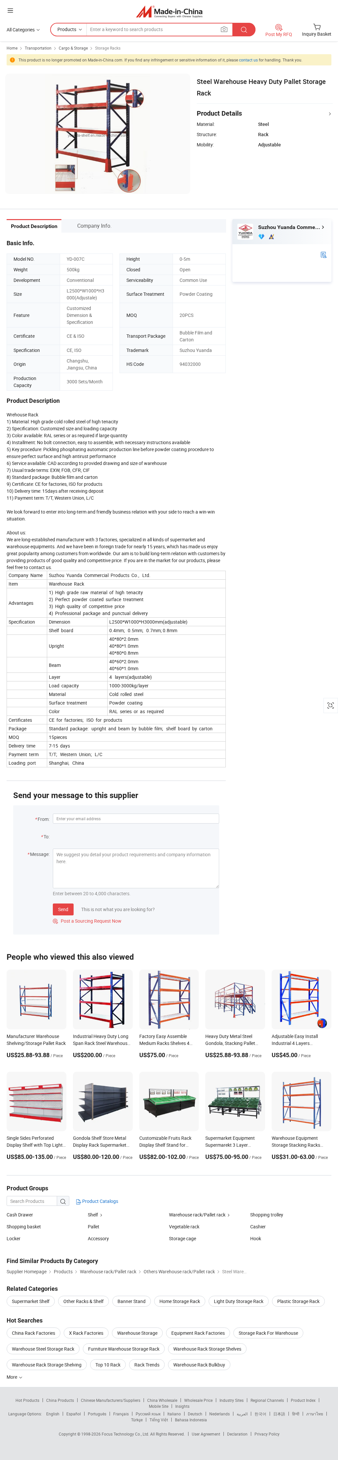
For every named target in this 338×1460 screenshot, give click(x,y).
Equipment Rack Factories (198, 1333)
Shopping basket (24, 1226)
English (52, 1413)
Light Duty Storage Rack (238, 1301)
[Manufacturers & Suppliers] (169, 11)
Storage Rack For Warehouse (268, 1333)
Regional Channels (267, 1400)
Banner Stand (132, 1301)
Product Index (303, 1400)
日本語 (279, 1413)
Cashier (258, 1226)
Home (12, 48)
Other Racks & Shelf (83, 1301)
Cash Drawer (20, 1214)
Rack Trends (146, 1365)
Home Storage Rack (179, 1301)
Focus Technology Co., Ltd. (126, 1434)
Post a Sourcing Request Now (87, 921)
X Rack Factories (86, 1333)
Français (121, 1413)
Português (97, 1413)
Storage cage (182, 1238)
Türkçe (137, 1419)
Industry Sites (232, 1400)
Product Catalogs (99, 1201)
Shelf (93, 1214)
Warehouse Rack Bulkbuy (199, 1365)
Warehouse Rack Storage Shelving (47, 1365)
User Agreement (206, 1434)
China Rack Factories (33, 1333)
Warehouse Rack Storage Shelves (207, 1349)
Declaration (237, 1434)
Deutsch (195, 1413)
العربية (242, 1413)
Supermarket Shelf (31, 1301)
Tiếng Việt (159, 1419)
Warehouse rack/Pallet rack (197, 1214)
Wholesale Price (198, 1400)
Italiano (174, 1413)
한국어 (260, 1413)
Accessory (98, 1238)
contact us (248, 59)
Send (63, 909)
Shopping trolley (266, 1214)
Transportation (38, 48)
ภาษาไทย (314, 1413)
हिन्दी (295, 1413)
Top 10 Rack (107, 1365)
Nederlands (219, 1413)
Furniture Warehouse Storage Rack (123, 1349)
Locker (13, 1238)
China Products (60, 1400)
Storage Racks (107, 48)
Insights (182, 1406)
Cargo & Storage (73, 48)
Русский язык (148, 1413)
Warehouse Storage (137, 1333)
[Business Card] (323, 254)
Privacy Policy (267, 1434)
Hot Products (27, 1400)
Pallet (93, 1226)
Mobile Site (158, 1406)
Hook (255, 1238)
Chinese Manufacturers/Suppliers (110, 1400)
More (12, 1377)
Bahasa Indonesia (191, 1419)
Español (73, 1413)
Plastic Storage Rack (298, 1301)
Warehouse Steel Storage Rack (43, 1349)
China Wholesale (162, 1400)
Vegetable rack (184, 1226)
